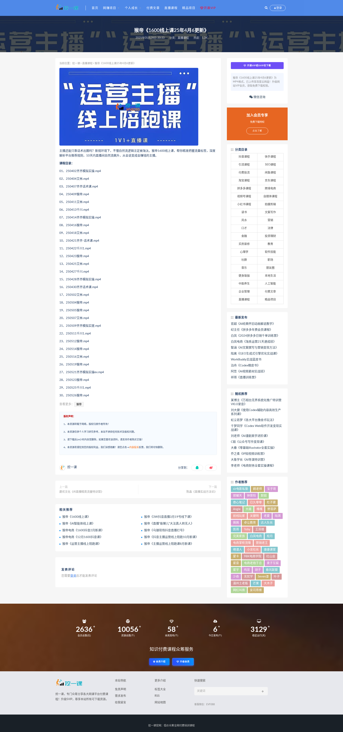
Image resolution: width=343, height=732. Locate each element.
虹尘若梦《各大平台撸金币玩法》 (253, 420)
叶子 (277, 576)
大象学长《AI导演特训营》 (248, 459)
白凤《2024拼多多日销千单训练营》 (255, 335)
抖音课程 (244, 156)
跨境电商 (270, 188)
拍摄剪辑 (270, 204)
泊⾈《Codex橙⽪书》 (245, 365)
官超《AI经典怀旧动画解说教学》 (253, 323)
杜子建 (271, 502)
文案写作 (270, 212)
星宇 (236, 569)
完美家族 (239, 536)
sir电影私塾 (240, 488)
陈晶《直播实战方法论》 (201, 491)
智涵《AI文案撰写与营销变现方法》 (254, 347)
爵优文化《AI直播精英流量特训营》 (81, 491)
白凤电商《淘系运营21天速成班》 (253, 341)
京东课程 (270, 180)
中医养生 (244, 283)
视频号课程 (244, 196)
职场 (270, 259)
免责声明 (120, 689)
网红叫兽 (239, 590)
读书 (244, 212)
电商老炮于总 (253, 563)
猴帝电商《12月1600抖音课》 (82, 537)
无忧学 (248, 576)
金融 (244, 236)
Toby (247, 529)
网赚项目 (109, 8)
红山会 (270, 556)
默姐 (264, 495)
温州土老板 (240, 583)
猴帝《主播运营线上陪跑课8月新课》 (169, 543)
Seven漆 (263, 576)
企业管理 (244, 291)
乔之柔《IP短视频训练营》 (248, 453)
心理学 (244, 252)
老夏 (267, 515)
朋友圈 (270, 267)
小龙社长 (253, 549)
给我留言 (120, 702)
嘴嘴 (259, 509)
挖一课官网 (154, 725)
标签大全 (160, 689)
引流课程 (244, 164)
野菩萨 (271, 509)
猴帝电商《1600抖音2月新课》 (83, 530)
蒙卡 (236, 556)
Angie (237, 509)
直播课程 (170, 8)
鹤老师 (257, 488)
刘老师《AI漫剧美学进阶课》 (250, 435)
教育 (270, 244)
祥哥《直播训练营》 (244, 377)
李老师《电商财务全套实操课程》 (253, 465)
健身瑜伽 (244, 275)
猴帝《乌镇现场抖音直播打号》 (165, 530)
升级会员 (184, 662)
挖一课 (76, 63)
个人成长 (131, 8)
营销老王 (262, 542)
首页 (95, 8)
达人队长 (267, 522)
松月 (270, 536)
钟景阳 (251, 495)
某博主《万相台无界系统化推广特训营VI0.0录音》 (256, 402)
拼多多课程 (244, 188)
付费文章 (153, 8)
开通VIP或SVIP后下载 (258, 65)
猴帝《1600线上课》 (76, 516)
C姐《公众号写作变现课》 (248, 441)
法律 (270, 228)
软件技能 (270, 252)
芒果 (256, 583)
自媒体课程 (270, 196)
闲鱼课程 (270, 172)
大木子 (268, 583)
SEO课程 (270, 164)
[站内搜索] (266, 8)
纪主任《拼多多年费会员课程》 (252, 329)
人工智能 (270, 283)
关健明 (254, 515)
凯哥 (236, 529)
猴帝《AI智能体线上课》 (78, 523)
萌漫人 (237, 549)
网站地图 (160, 702)
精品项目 (188, 8)
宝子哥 (271, 488)
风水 (244, 220)
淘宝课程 (244, 180)
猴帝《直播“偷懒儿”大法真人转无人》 (169, 523)
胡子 (258, 569)
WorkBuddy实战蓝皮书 (246, 359)
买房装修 (244, 244)
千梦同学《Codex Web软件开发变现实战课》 (256, 428)
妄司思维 (256, 590)
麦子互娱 (273, 563)
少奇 (236, 576)
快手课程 (270, 156)
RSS (157, 696)
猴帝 (79, 404)
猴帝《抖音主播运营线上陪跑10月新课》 (171, 537)
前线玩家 (239, 515)
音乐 (244, 267)
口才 (244, 228)
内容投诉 (134, 447)
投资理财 (270, 236)
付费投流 (244, 172)
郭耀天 (237, 495)
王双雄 (259, 529)
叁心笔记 (239, 502)
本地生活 (270, 275)
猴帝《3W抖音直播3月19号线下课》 (168, 516)
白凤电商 (256, 536)
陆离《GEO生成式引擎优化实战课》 (255, 353)
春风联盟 (272, 569)
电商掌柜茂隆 (242, 542)
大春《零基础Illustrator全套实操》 (253, 447)
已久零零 (256, 502)
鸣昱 (247, 569)
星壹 (236, 563)
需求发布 (120, 696)
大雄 (248, 509)
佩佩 (236, 522)
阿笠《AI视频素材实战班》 (248, 371)
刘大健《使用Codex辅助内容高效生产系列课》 (256, 412)
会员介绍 (160, 662)
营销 (270, 220)
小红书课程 (244, 204)
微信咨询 (259, 97)
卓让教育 (250, 522)
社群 (244, 259)
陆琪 (278, 515)
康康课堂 (270, 549)
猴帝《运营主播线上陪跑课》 (81, 543)
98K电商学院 (252, 556)
